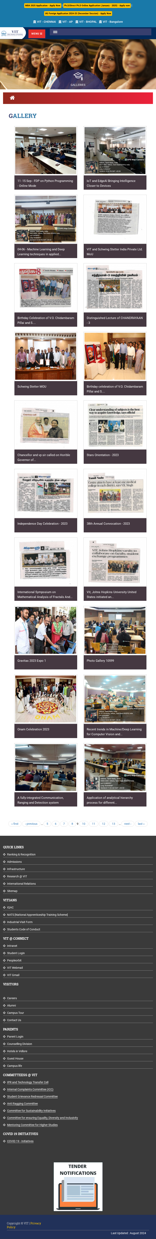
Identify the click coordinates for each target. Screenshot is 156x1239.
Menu (35, 33)
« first (14, 823)
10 (83, 823)
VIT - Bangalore (112, 21)
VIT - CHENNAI (46, 21)
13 (113, 823)
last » (141, 823)
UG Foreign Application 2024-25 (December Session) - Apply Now (78, 13)
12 (103, 823)
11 (93, 823)
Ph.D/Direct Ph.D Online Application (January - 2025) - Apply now (97, 5)
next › (127, 823)
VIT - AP (67, 21)
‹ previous (31, 823)
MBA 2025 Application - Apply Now (42, 5)
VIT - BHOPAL (88, 21)
